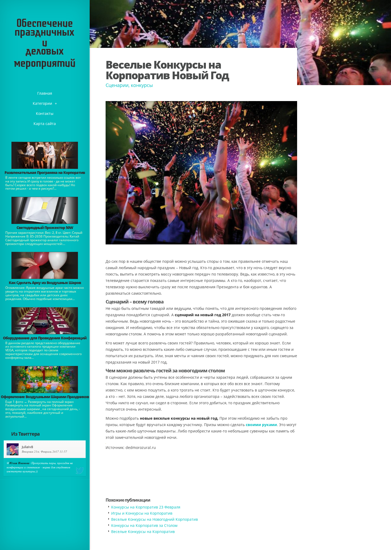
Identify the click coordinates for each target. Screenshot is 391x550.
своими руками (261, 424)
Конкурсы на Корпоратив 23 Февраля (145, 507)
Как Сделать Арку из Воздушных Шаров (45, 282)
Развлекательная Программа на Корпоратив (45, 172)
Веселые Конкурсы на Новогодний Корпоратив (154, 519)
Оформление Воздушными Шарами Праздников (45, 396)
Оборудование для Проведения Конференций (44, 337)
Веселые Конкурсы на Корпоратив (143, 531)
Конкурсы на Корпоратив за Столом (144, 525)
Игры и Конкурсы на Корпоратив (141, 513)
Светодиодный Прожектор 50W (44, 227)
